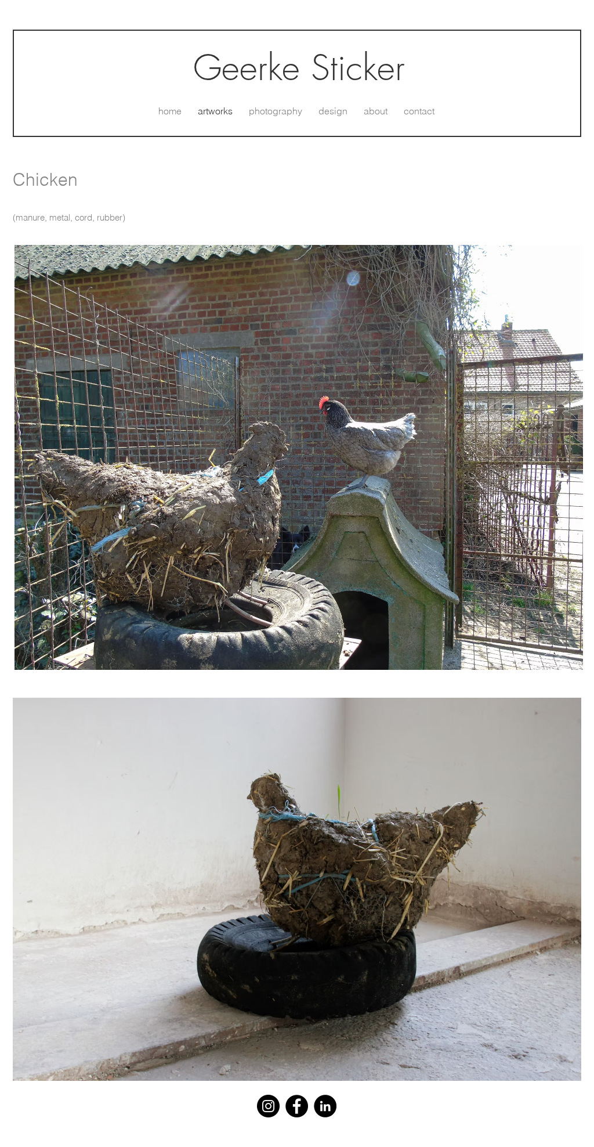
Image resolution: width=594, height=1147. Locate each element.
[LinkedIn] (325, 1106)
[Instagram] (268, 1106)
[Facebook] (296, 1106)
